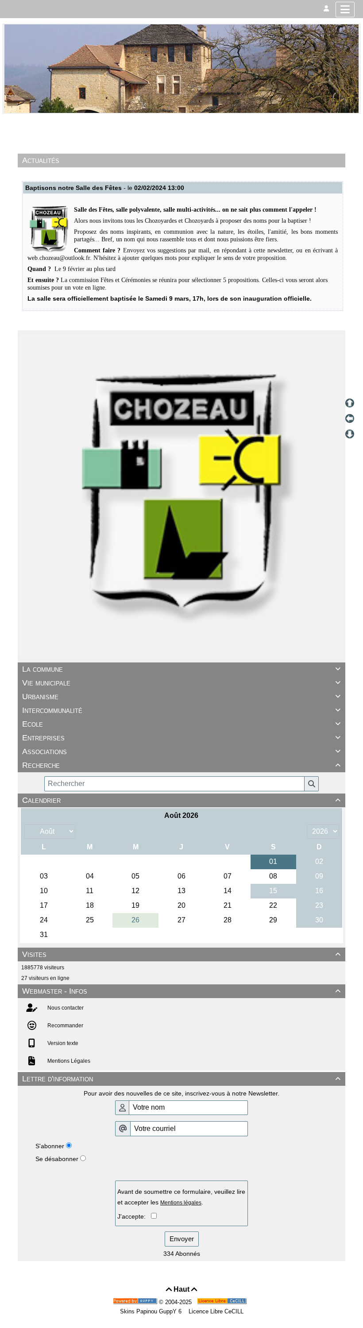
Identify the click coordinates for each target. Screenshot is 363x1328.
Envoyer (182, 1239)
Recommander (64, 1025)
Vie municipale (181, 682)
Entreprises (181, 737)
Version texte (62, 1043)
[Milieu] (349, 418)
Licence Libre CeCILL (215, 1311)
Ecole (181, 724)
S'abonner (49, 1146)
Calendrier (181, 800)
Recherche (181, 765)
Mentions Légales (68, 1061)
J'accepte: (134, 1216)
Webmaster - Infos (181, 991)
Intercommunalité (181, 710)
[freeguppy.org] (136, 1302)
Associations (181, 751)
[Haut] (349, 403)
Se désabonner (56, 1158)
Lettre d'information (181, 1078)
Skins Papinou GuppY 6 (152, 1311)
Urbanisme (181, 696)
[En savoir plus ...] (222, 1302)
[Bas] (349, 434)
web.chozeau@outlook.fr (58, 258)
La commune (181, 669)
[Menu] (345, 9)
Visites (181, 954)
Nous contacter (65, 1008)
